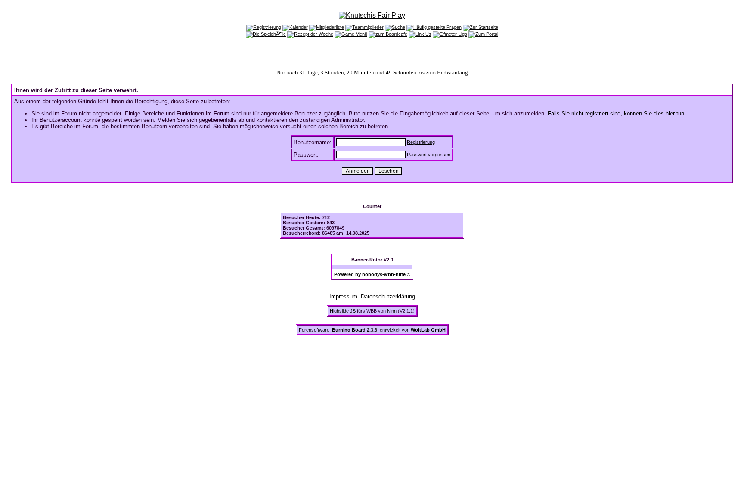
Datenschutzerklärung (388, 296)
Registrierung (421, 142)
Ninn (392, 310)
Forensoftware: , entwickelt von (372, 329)
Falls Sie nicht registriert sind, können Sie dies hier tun (616, 113)
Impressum (343, 296)
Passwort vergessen (428, 154)
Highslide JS (343, 310)
